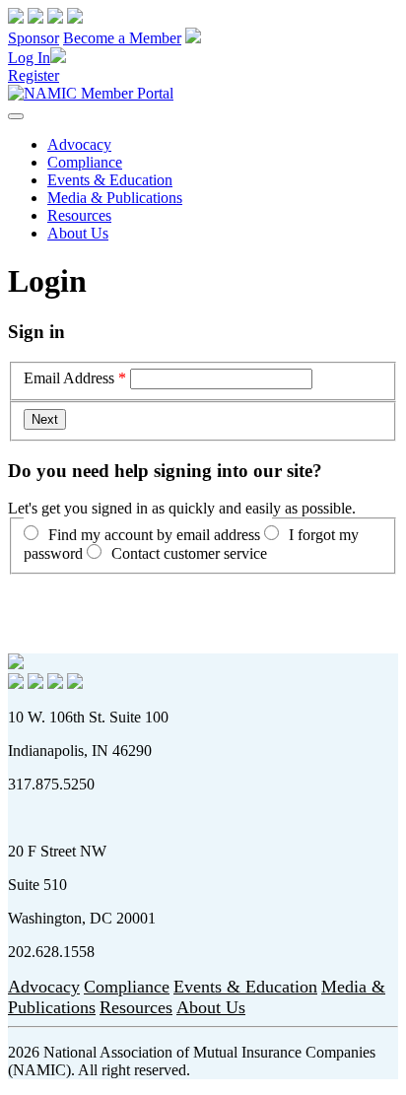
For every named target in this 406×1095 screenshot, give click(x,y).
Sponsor (33, 38)
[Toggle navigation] (16, 116)
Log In (29, 57)
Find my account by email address (154, 534)
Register (33, 75)
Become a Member (122, 38)
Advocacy (79, 144)
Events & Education (109, 179)
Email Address (69, 378)
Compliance (84, 162)
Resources (79, 215)
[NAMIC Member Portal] (90, 93)
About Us (77, 233)
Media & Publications (114, 197)
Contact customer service (189, 553)
